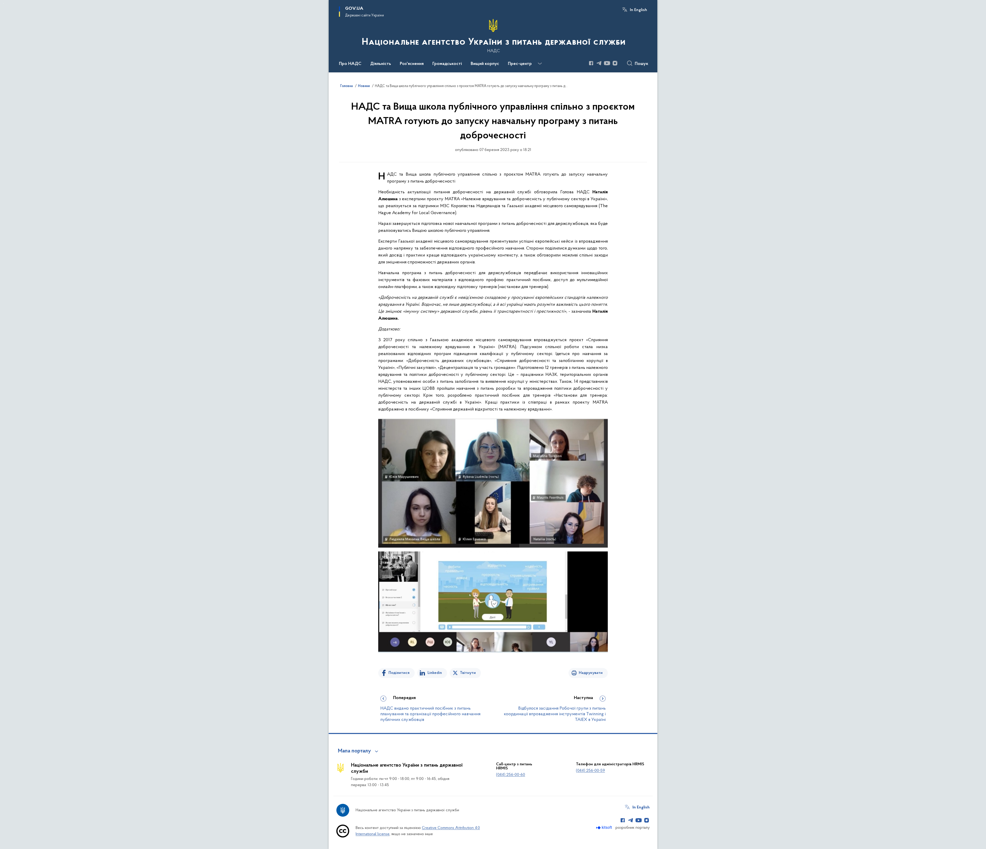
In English (638, 10)
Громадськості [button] (447, 64)
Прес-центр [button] (520, 64)
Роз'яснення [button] (412, 64)
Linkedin (435, 673)
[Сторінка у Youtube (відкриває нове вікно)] (607, 63)
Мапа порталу (354, 751)
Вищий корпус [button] (485, 64)
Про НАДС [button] (350, 64)
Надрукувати (591, 673)
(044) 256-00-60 (510, 775)
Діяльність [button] (380, 64)
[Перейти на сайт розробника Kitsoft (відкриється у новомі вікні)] (604, 827)
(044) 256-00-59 (590, 771)
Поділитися (399, 673)
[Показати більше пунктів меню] (540, 64)
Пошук (641, 64)
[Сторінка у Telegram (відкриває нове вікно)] (599, 63)
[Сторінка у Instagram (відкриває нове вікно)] (615, 63)
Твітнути (468, 673)
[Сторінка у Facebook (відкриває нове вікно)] (591, 63)
